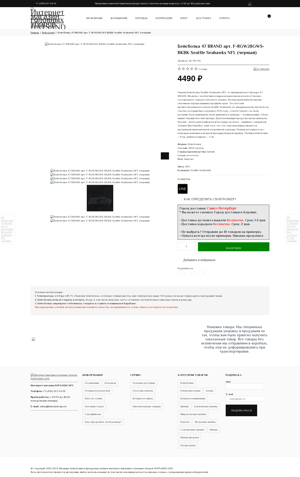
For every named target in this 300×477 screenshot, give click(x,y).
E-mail (229, 394)
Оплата (224, 18)
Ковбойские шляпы (205, 406)
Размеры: (184, 179)
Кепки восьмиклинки (192, 398)
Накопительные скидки (146, 406)
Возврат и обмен (142, 398)
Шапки (214, 429)
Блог (184, 18)
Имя (228, 381)
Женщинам (118, 18)
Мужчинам (94, 18)
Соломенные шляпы (192, 429)
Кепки (209, 390)
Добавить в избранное (197, 259)
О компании (92, 382)
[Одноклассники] (194, 273)
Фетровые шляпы (205, 421)
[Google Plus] (201, 273)
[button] (279, 472)
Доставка (203, 18)
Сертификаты (93, 414)
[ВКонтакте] (181, 273)
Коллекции (164, 18)
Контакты (110, 382)
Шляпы (184, 406)
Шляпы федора (189, 437)
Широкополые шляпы (193, 414)
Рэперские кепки (190, 390)
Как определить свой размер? (209, 199)
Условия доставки (143, 382)
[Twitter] (187, 273)
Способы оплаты (142, 390)
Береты (184, 421)
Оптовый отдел (94, 406)
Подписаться (241, 410)
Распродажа (188, 445)
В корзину (233, 248)
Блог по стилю (93, 398)
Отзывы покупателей (97, 390)
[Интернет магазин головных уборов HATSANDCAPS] (48, 17)
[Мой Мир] (207, 273)
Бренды (141, 18)
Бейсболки (186, 382)
